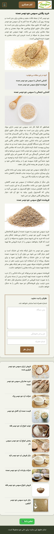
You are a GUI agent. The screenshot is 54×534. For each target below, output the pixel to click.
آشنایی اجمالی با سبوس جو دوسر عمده (31, 80)
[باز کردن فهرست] (4, 5)
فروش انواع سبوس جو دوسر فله (18, 485)
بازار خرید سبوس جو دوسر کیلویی (20, 502)
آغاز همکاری (27, 5)
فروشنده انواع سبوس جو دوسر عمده (32, 84)
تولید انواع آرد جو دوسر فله (20, 426)
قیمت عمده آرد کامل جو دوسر (19, 411)
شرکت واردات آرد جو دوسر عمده (18, 470)
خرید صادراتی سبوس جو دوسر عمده (19, 383)
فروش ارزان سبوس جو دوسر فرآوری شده (19, 368)
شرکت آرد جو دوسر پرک (21, 396)
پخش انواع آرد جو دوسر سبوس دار (18, 442)
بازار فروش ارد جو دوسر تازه (20, 455)
